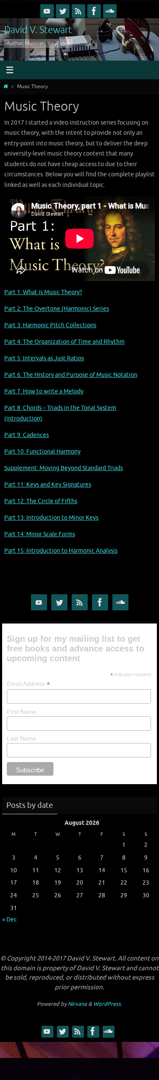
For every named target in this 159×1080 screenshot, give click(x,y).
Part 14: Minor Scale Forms (39, 534)
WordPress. (107, 1004)
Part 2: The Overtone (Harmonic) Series (56, 308)
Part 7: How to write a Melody (44, 391)
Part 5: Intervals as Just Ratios (44, 358)
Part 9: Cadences (26, 435)
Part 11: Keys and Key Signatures (47, 484)
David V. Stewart (38, 30)
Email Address (28, 684)
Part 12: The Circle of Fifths (40, 501)
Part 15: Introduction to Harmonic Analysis (60, 550)
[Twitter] (63, 11)
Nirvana (77, 1004)
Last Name (21, 738)
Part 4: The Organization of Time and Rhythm (64, 341)
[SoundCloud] (110, 11)
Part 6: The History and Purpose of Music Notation (70, 375)
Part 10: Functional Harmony (42, 451)
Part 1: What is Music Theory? (43, 292)
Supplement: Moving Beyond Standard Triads (63, 468)
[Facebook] (94, 11)
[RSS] (78, 11)
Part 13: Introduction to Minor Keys (51, 517)
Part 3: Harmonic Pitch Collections (50, 325)
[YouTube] (47, 11)
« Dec (9, 919)
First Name (21, 711)
